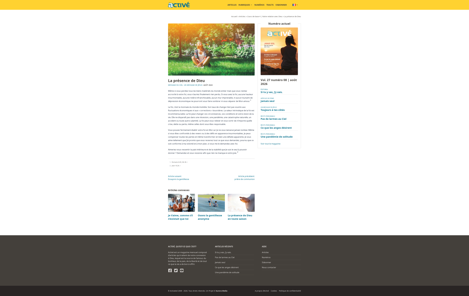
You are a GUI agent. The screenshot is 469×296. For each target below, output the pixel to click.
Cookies (274, 291)
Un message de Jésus (193, 85)
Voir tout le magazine (270, 143)
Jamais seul (267, 101)
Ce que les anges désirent (276, 127)
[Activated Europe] (179, 5)
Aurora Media (221, 291)
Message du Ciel (175, 85)
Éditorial (264, 89)
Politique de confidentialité (290, 291)
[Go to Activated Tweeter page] (176, 270)
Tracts (270, 5)
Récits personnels (268, 116)
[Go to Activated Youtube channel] (182, 270)
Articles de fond (267, 98)
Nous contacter (269, 267)
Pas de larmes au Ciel (273, 119)
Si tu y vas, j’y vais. (272, 92)
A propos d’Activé (262, 291)
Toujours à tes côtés (273, 110)
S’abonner (281, 5)
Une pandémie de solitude (277, 136)
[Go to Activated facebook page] (170, 270)
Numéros (259, 5)
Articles (232, 5)
